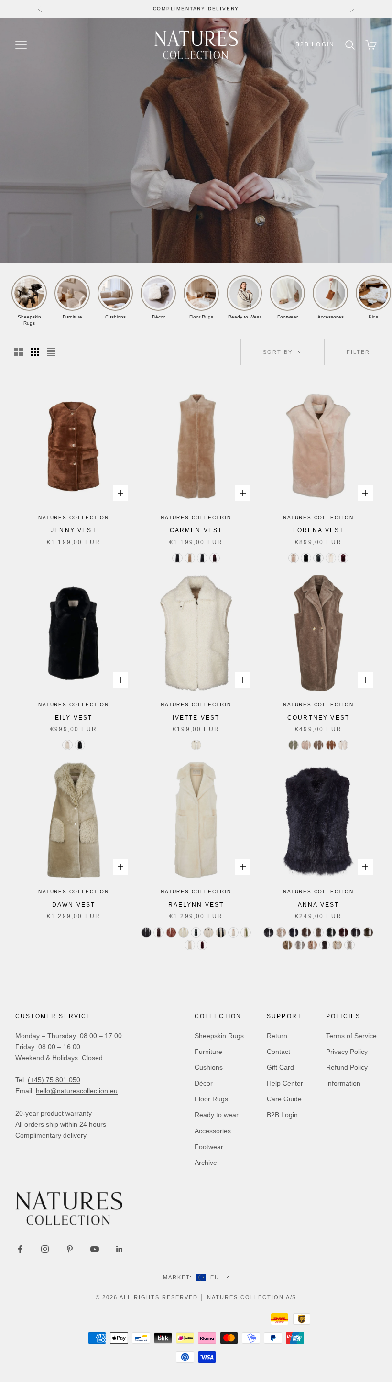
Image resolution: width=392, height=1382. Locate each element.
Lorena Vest (318, 530)
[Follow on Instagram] (45, 1249)
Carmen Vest (196, 530)
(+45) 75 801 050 (54, 1080)
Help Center (285, 1083)
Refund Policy (347, 1067)
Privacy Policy (347, 1051)
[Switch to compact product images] (51, 352)
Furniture (208, 1051)
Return (277, 1036)
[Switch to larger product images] (18, 352)
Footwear (209, 1147)
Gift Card (280, 1067)
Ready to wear (217, 1115)
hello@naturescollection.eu (77, 1091)
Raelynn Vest (196, 904)
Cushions (209, 1067)
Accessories (213, 1131)
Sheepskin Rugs (219, 1036)
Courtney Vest (318, 717)
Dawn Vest (73, 904)
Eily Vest (73, 717)
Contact (278, 1051)
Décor (204, 1083)
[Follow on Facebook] (20, 1249)
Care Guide (284, 1099)
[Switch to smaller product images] (35, 352)
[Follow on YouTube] (94, 1249)
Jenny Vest (74, 530)
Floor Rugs (211, 1099)
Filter (358, 352)
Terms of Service (351, 1036)
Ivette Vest (196, 717)
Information (343, 1083)
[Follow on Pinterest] (70, 1249)
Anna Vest (318, 904)
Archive (206, 1162)
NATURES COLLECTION (73, 517)
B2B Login (315, 44)
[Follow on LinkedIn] (119, 1249)
